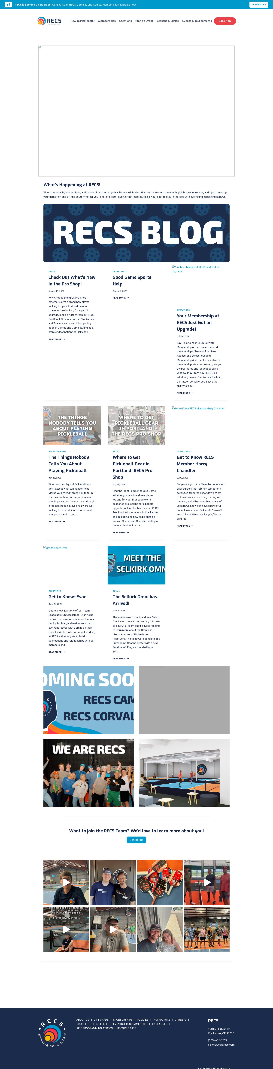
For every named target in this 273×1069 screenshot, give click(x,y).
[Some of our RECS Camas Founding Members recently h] (207, 882)
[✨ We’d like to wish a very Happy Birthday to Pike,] (113, 882)
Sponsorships (122, 1019)
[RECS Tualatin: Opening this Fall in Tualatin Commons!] (184, 773)
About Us (82, 1019)
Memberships (107, 21)
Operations (119, 271)
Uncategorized (57, 451)
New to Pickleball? (82, 21)
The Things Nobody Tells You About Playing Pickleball (69, 463)
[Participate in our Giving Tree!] (184, 700)
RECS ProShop (126, 1028)
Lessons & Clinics (168, 21)
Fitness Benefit (98, 1024)
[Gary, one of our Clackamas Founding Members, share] (113, 929)
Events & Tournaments (197, 21)
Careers (180, 1019)
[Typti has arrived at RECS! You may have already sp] (207, 929)
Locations (125, 21)
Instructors (161, 1019)
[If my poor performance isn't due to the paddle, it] (66, 929)
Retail (52, 271)
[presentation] (201, 284)
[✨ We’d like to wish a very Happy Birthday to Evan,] (160, 929)
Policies (142, 1019)
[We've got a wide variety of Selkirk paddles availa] (160, 882)
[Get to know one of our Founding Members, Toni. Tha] (66, 882)
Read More (56, 339)
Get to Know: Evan (68, 597)
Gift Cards (101, 1019)
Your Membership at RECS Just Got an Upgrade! (198, 322)
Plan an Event (144, 21)
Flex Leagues (158, 1024)
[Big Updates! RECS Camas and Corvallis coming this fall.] (88, 700)
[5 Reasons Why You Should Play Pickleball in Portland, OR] (88, 773)
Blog (79, 1024)
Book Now (225, 21)
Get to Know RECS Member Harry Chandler (195, 463)
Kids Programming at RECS (94, 1028)
